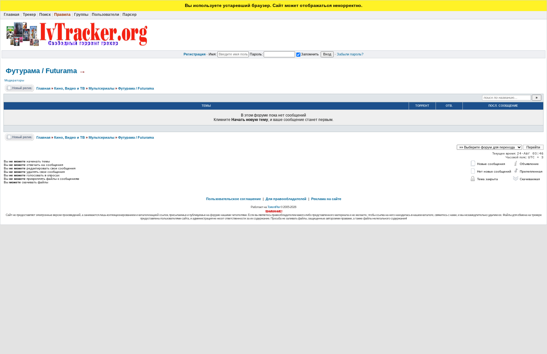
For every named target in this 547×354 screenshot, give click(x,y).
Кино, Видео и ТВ (69, 88)
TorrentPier (273, 207)
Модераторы (14, 80)
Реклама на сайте (326, 199)
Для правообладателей (286, 199)
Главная (43, 88)
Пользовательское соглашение (233, 199)
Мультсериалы (101, 88)
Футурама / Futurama (41, 71)
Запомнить (310, 54)
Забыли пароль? (350, 54)
